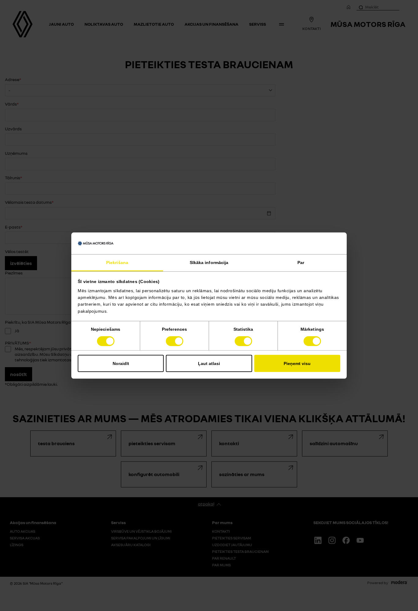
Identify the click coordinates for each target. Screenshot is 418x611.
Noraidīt (121, 363)
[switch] (174, 341)
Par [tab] (300, 262)
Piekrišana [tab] (117, 262)
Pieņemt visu (297, 363)
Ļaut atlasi (209, 363)
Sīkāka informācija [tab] (209, 262)
